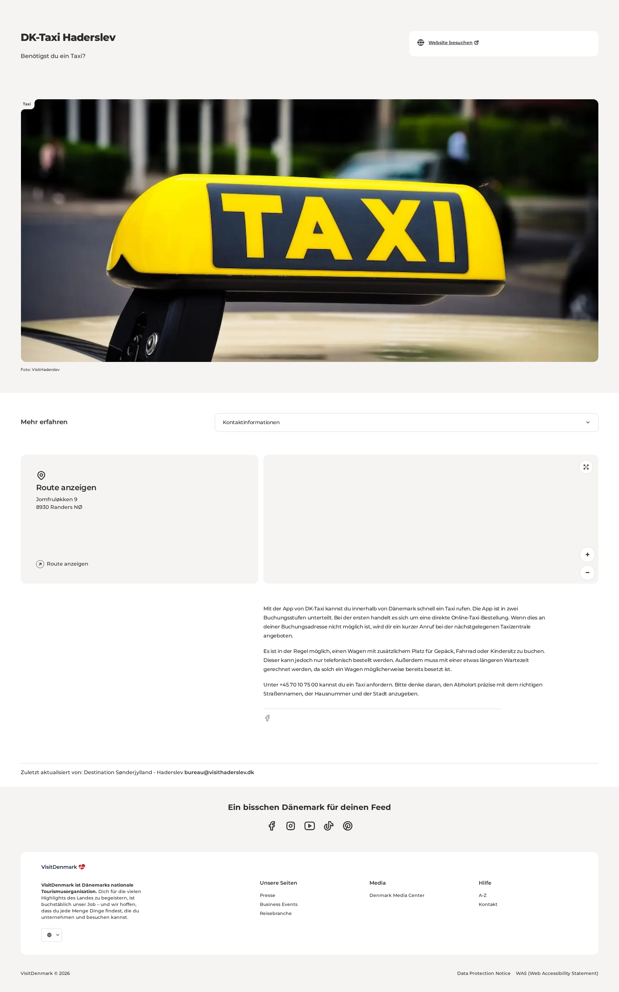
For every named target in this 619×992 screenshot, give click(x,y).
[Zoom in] (587, 554)
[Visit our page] (290, 826)
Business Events (279, 904)
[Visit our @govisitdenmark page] (328, 826)
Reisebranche (276, 913)
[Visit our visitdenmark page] (309, 826)
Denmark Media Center (397, 895)
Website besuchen (450, 42)
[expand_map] (586, 467)
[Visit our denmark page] (271, 826)
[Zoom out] (587, 572)
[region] (430, 519)
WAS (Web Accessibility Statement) (557, 973)
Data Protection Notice (484, 973)
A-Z (482, 895)
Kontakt (488, 904)
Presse (267, 895)
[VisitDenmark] (63, 867)
